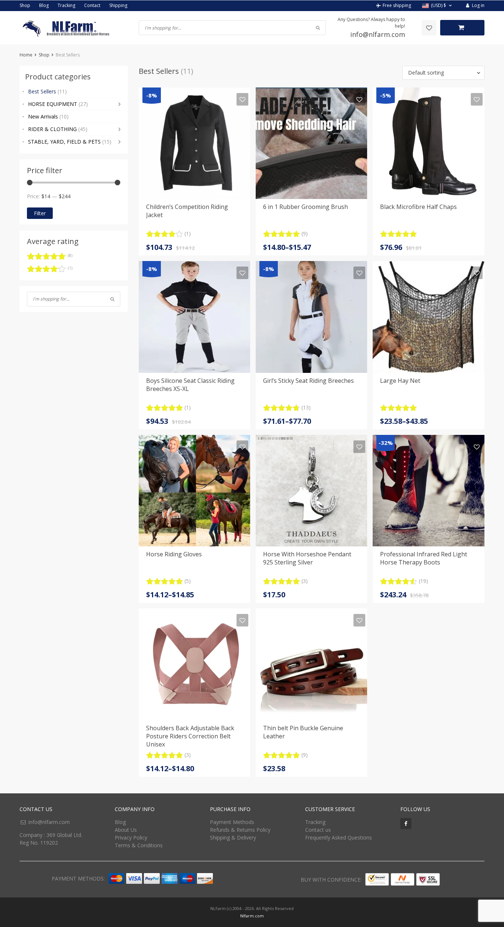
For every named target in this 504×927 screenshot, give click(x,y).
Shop (25, 5)
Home (26, 55)
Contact (92, 5)
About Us (126, 829)
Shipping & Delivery (233, 837)
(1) (49, 269)
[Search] (112, 299)
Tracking (66, 5)
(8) (49, 257)
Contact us (318, 829)
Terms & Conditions (139, 845)
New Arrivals (48, 116)
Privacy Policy (131, 837)
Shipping (118, 5)
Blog (44, 5)
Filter (40, 213)
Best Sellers (47, 91)
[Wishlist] (429, 27)
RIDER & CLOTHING (57, 129)
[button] (437, 5)
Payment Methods (232, 821)
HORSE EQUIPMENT (58, 103)
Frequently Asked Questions (338, 837)
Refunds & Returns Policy (240, 829)
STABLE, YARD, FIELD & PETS (69, 141)
